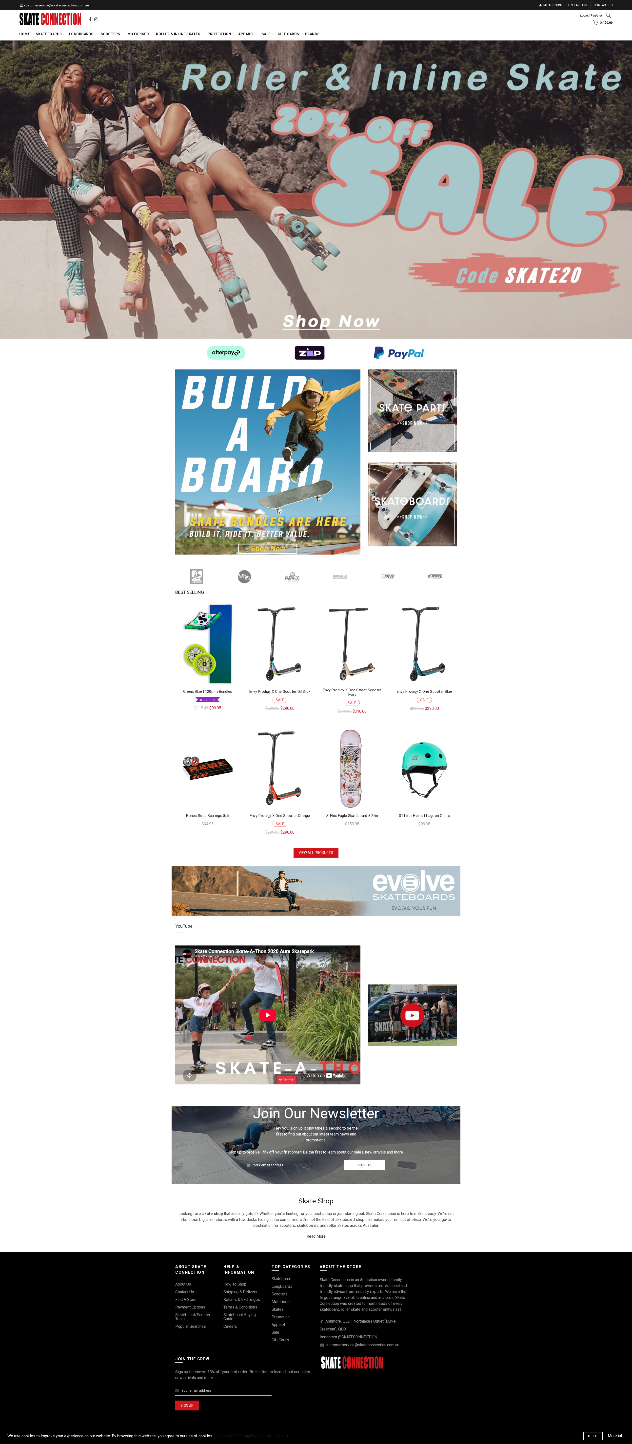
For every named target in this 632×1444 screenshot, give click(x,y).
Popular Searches (190, 1326)
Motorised (138, 34)
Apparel (246, 34)
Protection (219, 34)
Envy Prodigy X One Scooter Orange (280, 815)
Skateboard (281, 1278)
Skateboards (49, 34)
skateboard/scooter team (192, 1316)
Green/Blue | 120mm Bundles (207, 691)
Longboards (81, 34)
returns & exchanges (241, 1299)
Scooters (110, 34)
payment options (190, 1307)
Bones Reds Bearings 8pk (207, 815)
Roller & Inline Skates (178, 34)
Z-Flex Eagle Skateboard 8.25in (352, 815)
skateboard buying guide (239, 1316)
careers (230, 1326)
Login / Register (591, 15)
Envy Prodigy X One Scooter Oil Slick (280, 691)
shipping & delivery (240, 1292)
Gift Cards (288, 34)
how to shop (234, 1284)
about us (183, 1284)
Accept (593, 1436)
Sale (266, 34)
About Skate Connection (204, 1099)
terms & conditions (240, 1307)
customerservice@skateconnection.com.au (56, 5)
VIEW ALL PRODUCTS (316, 853)
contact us (184, 1292)
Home (24, 34)
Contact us (603, 5)
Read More (316, 1236)
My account (553, 5)
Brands (312, 34)
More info (616, 1435)
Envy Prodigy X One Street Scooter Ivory (352, 692)
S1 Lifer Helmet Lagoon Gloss (424, 815)
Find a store (578, 5)
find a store (186, 1299)
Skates (278, 1309)
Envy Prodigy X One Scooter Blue (424, 691)
